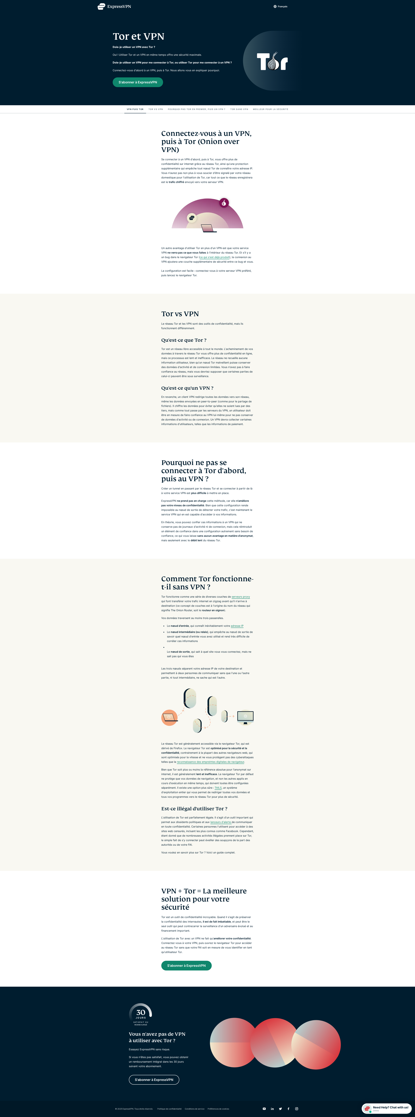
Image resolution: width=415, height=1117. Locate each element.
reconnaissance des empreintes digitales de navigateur (210, 761)
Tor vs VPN (155, 109)
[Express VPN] (114, 6)
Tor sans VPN (239, 109)
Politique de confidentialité (169, 1109)
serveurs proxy (241, 596)
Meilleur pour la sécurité (270, 109)
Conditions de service (194, 1109)
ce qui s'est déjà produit (214, 257)
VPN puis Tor (135, 109)
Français (282, 6)
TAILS (218, 787)
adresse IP (237, 625)
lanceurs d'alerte (221, 822)
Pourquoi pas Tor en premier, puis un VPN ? (196, 109)
